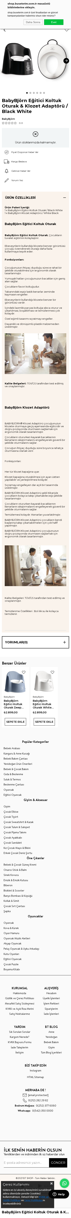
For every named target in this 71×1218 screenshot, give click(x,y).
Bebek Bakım (51, 1042)
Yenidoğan (51, 1037)
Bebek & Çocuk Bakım (16, 769)
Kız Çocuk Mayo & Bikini (17, 848)
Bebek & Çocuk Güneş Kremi (20, 864)
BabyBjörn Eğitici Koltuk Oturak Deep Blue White (13, 704)
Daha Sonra (33, 22)
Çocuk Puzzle (11, 964)
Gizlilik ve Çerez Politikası (19, 998)
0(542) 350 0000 (35, 1111)
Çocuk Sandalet (13, 843)
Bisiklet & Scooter (14, 890)
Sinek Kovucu (11, 875)
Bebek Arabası (12, 748)
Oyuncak (9, 790)
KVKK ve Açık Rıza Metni (20, 1009)
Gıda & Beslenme (13, 774)
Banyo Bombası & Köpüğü (18, 896)
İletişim (20, 1052)
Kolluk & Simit (11, 901)
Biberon (8, 885)
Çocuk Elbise (11, 812)
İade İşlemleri (51, 1014)
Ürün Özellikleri (20, 197)
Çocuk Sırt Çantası (14, 906)
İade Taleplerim (19, 1047)
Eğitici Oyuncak (13, 795)
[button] (27, 93)
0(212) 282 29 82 (38, 1100)
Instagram (35, 1070)
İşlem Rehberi (51, 1003)
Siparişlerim (51, 1009)
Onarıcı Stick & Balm (15, 870)
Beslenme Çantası (14, 784)
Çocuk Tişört (11, 817)
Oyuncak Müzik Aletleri (17, 938)
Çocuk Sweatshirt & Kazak (19, 822)
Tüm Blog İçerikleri (51, 1052)
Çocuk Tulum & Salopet (17, 827)
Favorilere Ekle (23, 672)
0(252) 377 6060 (35, 1105)
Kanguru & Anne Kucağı (17, 753)
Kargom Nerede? (19, 1037)
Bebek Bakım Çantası (16, 758)
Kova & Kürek (11, 928)
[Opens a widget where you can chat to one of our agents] (58, 1194)
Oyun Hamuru (11, 933)
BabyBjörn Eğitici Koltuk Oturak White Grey (42, 704)
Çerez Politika (31, 1200)
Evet (53, 22)
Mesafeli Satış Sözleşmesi (19, 1003)
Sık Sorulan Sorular (19, 1032)
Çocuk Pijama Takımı (15, 832)
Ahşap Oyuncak (12, 943)
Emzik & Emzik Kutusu (16, 880)
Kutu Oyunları (11, 954)
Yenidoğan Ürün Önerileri (18, 764)
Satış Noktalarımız (19, 1014)
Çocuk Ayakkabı (13, 837)
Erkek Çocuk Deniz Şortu (18, 853)
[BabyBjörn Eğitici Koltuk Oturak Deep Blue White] (15, 680)
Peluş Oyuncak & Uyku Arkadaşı (21, 949)
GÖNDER (58, 1163)
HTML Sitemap (35, 1077)
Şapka (7, 911)
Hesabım (51, 993)
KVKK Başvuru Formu (19, 1042)
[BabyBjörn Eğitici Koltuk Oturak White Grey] (44, 680)
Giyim (7, 806)
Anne (51, 1032)
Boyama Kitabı (12, 969)
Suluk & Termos (12, 779)
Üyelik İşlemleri (51, 998)
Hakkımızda (19, 993)
